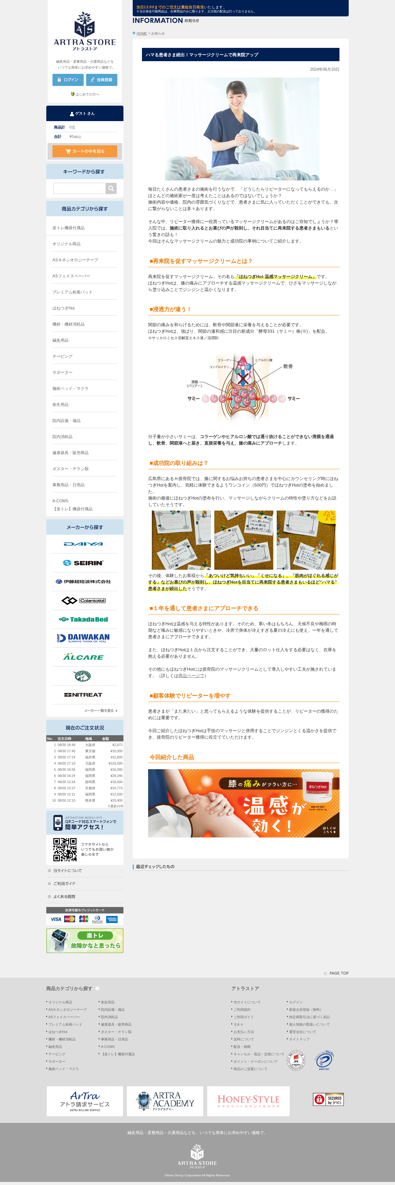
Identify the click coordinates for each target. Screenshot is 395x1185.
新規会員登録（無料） (306, 1009)
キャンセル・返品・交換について (259, 1054)
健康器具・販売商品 (70, 452)
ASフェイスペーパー (71, 276)
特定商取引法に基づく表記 (309, 1017)
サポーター (62, 372)
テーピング (62, 356)
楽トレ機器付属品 (68, 228)
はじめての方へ (87, 94)
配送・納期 (242, 1046)
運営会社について (302, 1032)
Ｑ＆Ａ (238, 1024)
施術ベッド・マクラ (70, 388)
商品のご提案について (251, 1069)
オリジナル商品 (66, 244)
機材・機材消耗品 (68, 324)
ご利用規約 (242, 1009)
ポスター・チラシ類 (70, 468)
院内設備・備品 (66, 420)
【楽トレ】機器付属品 (72, 509)
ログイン (296, 1002)
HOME (142, 33)
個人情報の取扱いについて (309, 1024)
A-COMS (60, 501)
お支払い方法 (244, 1032)
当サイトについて (247, 1002)
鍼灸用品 (60, 340)
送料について (244, 1039)
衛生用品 (60, 404)
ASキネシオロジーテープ (75, 260)
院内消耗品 (62, 436)
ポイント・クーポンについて (256, 1061)
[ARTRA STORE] (85, 29)
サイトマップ (299, 1039)
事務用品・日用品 (68, 485)
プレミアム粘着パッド (72, 292)
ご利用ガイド (244, 1017)
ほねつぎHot (63, 308)
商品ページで (191, 675)
